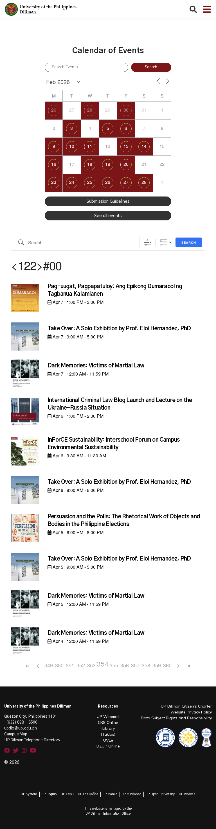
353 (91, 665)
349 (48, 665)
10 (71, 146)
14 (144, 146)
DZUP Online (108, 746)
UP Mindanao (131, 794)
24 (71, 182)
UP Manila (109, 794)
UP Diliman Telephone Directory (32, 740)
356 (124, 665)
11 (89, 146)
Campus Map (15, 734)
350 (59, 665)
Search (188, 242)
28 (89, 110)
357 (135, 665)
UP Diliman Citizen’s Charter (186, 706)
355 (114, 665)
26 (53, 110)
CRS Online (108, 722)
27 (126, 182)
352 (80, 665)
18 (89, 164)
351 (70, 665)
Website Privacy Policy (191, 712)
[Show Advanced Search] (147, 242)
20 (126, 164)
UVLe (108, 740)
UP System (29, 794)
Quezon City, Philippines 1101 (30, 717)
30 (126, 110)
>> (188, 666)
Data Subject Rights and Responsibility (176, 717)
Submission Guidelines (108, 201)
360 (167, 665)
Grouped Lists (163, 242)
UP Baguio (49, 794)
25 (89, 182)
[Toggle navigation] (207, 9)
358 (146, 665)
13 (126, 146)
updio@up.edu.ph (20, 728)
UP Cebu (67, 794)
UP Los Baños (88, 794)
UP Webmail (108, 716)
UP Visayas (187, 794)
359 (156, 665)
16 (53, 164)
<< (27, 666)
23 (53, 182)
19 (107, 164)
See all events (108, 215)
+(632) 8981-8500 (20, 722)
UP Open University (160, 794)
